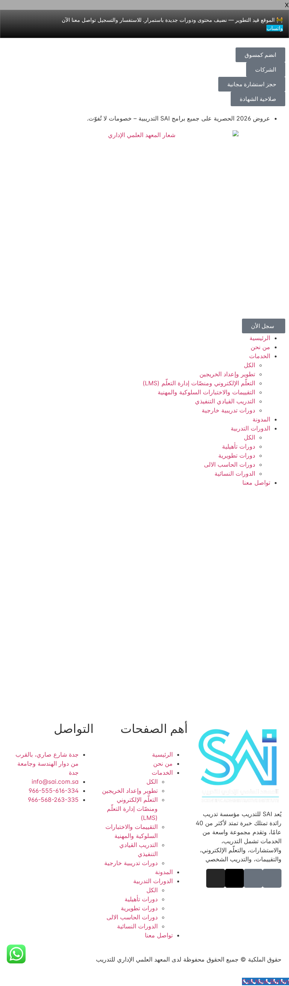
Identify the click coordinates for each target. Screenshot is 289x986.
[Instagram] (215, 878)
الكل (249, 365)
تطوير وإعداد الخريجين (227, 374)
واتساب (274, 28)
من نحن (260, 347)
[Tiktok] (272, 878)
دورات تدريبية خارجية (228, 410)
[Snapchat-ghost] (253, 878)
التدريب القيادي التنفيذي (225, 401)
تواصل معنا (256, 482)
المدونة (261, 419)
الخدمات (259, 356)
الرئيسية (259, 338)
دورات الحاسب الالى (229, 464)
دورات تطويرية (236, 455)
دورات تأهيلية (238, 446)
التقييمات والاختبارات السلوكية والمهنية (206, 392)
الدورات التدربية (250, 428)
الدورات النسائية (234, 473)
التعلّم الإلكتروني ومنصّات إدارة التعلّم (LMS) (199, 383)
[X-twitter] (234, 878)
